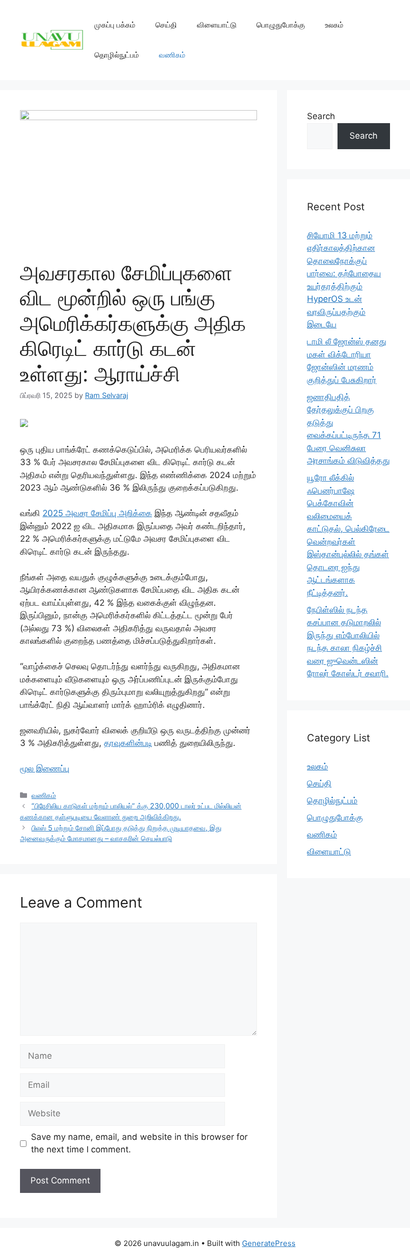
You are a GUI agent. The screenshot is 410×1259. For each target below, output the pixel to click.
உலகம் (334, 25)
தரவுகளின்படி (128, 743)
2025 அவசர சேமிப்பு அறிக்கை (97, 513)
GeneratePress (269, 1243)
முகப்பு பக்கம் (115, 25)
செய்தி (166, 25)
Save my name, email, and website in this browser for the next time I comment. (139, 1143)
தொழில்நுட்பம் (116, 55)
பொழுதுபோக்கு (280, 25)
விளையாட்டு (216, 25)
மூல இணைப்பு (45, 768)
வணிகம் (172, 55)
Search (321, 116)
